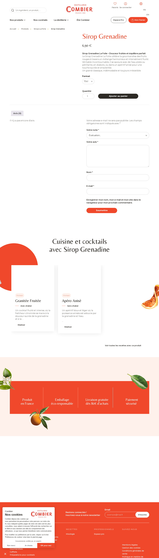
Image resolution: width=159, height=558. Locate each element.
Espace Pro (118, 20)
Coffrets (13, 552)
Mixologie (70, 534)
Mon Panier (140, 20)
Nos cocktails (40, 20)
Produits (25, 29)
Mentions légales (130, 545)
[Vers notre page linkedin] (131, 535)
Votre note (92, 130)
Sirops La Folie (40, 29)
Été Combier (83, 20)
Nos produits (16, 20)
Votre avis (92, 142)
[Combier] (79, 9)
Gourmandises (16, 549)
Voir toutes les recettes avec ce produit (123, 345)
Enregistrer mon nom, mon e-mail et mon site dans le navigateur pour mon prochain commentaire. (113, 201)
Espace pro (99, 534)
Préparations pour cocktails (22, 555)
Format (86, 76)
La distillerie (60, 20)
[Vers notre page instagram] (138, 535)
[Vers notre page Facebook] (124, 535)
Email (107, 510)
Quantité (86, 91)
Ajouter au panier (118, 96)
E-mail (90, 186)
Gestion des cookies (131, 548)
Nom (89, 172)
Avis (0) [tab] (17, 113)
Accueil (13, 29)
